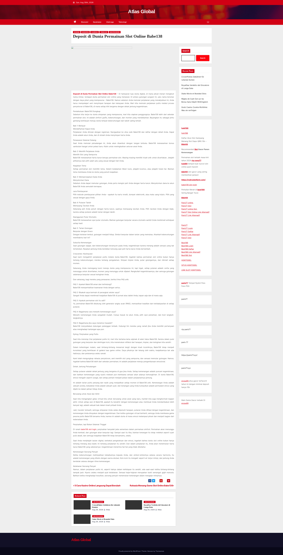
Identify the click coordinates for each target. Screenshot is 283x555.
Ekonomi (84, 22)
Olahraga (110, 22)
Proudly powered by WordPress (130, 551)
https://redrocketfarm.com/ (193, 180)
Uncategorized (115, 32)
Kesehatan (97, 22)
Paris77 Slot (186, 206)
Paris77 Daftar (187, 231)
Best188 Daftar (187, 249)
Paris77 (184, 225)
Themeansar (160, 551)
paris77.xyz (186, 368)
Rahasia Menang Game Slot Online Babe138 (151, 485)
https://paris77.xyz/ (189, 355)
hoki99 (184, 164)
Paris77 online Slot (189, 209)
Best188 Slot (186, 255)
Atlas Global (141, 11)
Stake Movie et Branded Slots (103, 519)
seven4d (184, 312)
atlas (108, 510)
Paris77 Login (187, 228)
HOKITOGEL (186, 260)
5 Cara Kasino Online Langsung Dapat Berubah (97, 485)
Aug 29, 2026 (97, 510)
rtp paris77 (186, 329)
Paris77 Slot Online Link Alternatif (195, 212)
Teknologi (123, 22)
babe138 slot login (189, 185)
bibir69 (184, 172)
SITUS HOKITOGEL (189, 265)
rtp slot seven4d (192, 315)
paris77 (184, 283)
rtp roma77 (196, 160)
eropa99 (185, 381)
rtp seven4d (194, 312)
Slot (196, 149)
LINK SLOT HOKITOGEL (191, 270)
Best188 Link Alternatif (190, 252)
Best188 (184, 243)
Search (186, 51)
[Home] (75, 22)
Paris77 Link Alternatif (190, 215)
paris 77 (184, 342)
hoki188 (184, 128)
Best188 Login (187, 246)
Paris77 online (187, 203)
